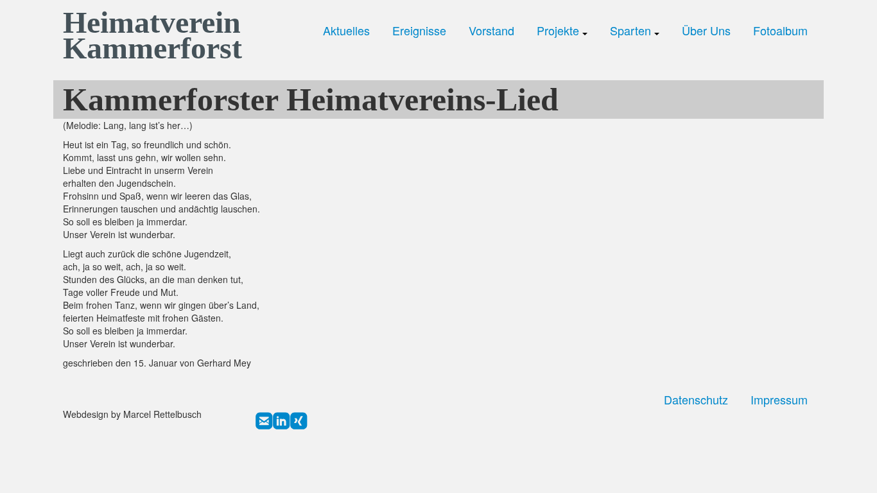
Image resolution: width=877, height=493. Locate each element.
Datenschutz (696, 400)
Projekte (559, 30)
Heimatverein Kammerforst (149, 35)
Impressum (779, 400)
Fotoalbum (780, 30)
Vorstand (491, 30)
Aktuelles (346, 30)
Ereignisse (419, 30)
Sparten (632, 30)
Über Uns (706, 30)
